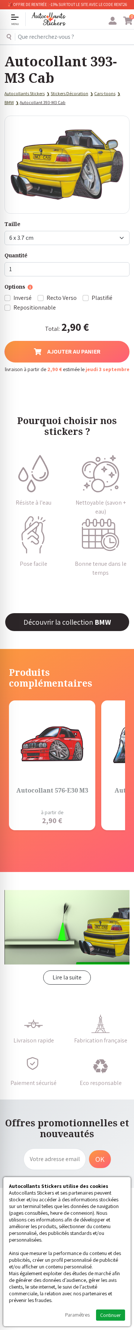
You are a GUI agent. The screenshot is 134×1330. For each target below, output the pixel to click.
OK (100, 1159)
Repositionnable (34, 307)
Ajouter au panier (73, 351)
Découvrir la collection (67, 622)
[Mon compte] (112, 21)
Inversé (22, 298)
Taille (12, 224)
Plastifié (102, 298)
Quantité (16, 255)
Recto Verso (62, 298)
